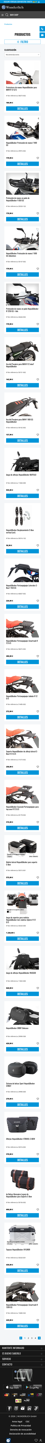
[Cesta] (44, 15)
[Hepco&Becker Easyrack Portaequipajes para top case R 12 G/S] (22, 792)
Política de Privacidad (21, 1425)
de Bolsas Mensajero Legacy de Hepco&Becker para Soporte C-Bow (19, 1195)
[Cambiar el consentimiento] (8, 1440)
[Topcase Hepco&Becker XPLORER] (22, 1235)
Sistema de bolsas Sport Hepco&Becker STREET (20, 1084)
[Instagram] (15, 1408)
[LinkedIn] (29, 1408)
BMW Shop (14, 14)
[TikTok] (35, 1408)
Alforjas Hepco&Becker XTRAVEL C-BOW (20, 1139)
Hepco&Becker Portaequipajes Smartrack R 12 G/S (22, 642)
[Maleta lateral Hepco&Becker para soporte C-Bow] (22, 848)
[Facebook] (9, 1408)
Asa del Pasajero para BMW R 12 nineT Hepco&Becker (20, 365)
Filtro (24, 42)
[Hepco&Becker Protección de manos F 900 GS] (22, 128)
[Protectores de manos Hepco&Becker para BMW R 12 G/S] (22, 73)
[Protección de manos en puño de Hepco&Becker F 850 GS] (22, 184)
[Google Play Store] (32, 1387)
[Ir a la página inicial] (13, 7)
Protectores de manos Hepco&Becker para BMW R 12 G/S (21, 88)
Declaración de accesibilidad (22, 1433)
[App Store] (12, 1387)
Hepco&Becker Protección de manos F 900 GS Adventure (21, 254)
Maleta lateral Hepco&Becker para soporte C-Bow (21, 863)
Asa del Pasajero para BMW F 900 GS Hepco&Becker (19, 420)
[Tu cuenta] (40, 1440)
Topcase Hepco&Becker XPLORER (18, 1249)
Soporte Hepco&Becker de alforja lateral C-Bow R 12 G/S (22, 752)
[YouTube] (22, 1408)
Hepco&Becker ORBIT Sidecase (17, 1028)
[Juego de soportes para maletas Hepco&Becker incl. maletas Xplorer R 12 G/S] (22, 903)
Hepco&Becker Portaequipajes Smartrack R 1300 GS (22, 1306)
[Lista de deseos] (36, 1440)
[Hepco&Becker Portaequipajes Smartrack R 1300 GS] (22, 1290)
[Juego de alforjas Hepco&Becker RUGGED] (22, 959)
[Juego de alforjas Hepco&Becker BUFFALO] (22, 460)
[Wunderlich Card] (22, 1375)
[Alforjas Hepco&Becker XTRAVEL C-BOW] (22, 1125)
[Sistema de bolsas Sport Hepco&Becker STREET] (22, 1069)
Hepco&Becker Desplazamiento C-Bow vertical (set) (20, 531)
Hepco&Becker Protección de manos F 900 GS (21, 144)
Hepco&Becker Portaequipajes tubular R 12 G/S (21, 697)
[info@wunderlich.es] (42, 35)
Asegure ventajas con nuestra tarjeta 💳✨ (20, 1)
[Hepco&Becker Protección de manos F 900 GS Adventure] (22, 239)
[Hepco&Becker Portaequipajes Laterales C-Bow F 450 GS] (22, 571)
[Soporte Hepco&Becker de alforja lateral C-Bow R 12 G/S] (22, 737)
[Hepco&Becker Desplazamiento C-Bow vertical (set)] (22, 516)
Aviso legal (17, 1421)
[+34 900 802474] (42, 29)
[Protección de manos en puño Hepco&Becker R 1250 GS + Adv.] (22, 294)
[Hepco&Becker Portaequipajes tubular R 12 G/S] (22, 682)
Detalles (22, 108)
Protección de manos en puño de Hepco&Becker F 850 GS (17, 199)
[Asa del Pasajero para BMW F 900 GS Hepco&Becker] (22, 405)
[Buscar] (7, 15)
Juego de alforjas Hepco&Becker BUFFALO (21, 475)
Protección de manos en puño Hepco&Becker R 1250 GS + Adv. (22, 310)
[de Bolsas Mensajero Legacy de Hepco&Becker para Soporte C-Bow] (22, 1180)
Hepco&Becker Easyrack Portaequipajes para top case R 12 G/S (22, 808)
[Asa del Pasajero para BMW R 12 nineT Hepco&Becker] (22, 350)
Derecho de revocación (21, 1429)
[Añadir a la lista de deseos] (38, 103)
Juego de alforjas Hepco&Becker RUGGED (21, 973)
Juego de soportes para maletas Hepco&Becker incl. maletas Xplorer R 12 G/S (21, 919)
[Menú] (2, 15)
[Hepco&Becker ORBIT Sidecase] (22, 1014)
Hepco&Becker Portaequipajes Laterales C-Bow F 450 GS (21, 586)
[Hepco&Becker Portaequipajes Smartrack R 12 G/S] (22, 626)
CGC (27, 1421)
